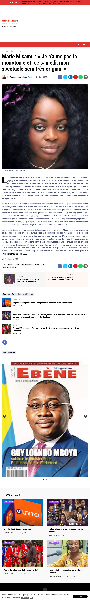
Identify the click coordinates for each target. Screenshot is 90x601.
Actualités (7, 51)
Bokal (18, 264)
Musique (18, 51)
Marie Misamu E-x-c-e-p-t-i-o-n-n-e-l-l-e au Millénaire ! (29, 280)
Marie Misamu (27, 264)
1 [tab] (43, 479)
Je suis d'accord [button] (80, 597)
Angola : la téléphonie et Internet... (19, 529)
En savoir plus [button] (27, 598)
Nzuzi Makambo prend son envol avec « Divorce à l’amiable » (60, 279)
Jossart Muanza (9, 533)
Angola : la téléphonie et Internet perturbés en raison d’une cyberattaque (42, 303)
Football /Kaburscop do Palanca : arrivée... (22, 570)
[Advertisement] (61, 23)
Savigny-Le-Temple (10, 267)
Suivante (85, 416)
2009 (10, 264)
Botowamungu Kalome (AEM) (15, 254)
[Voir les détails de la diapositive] (45, 417)
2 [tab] (46, 479)
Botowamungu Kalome (18, 77)
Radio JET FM (40, 264)
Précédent (5, 416)
